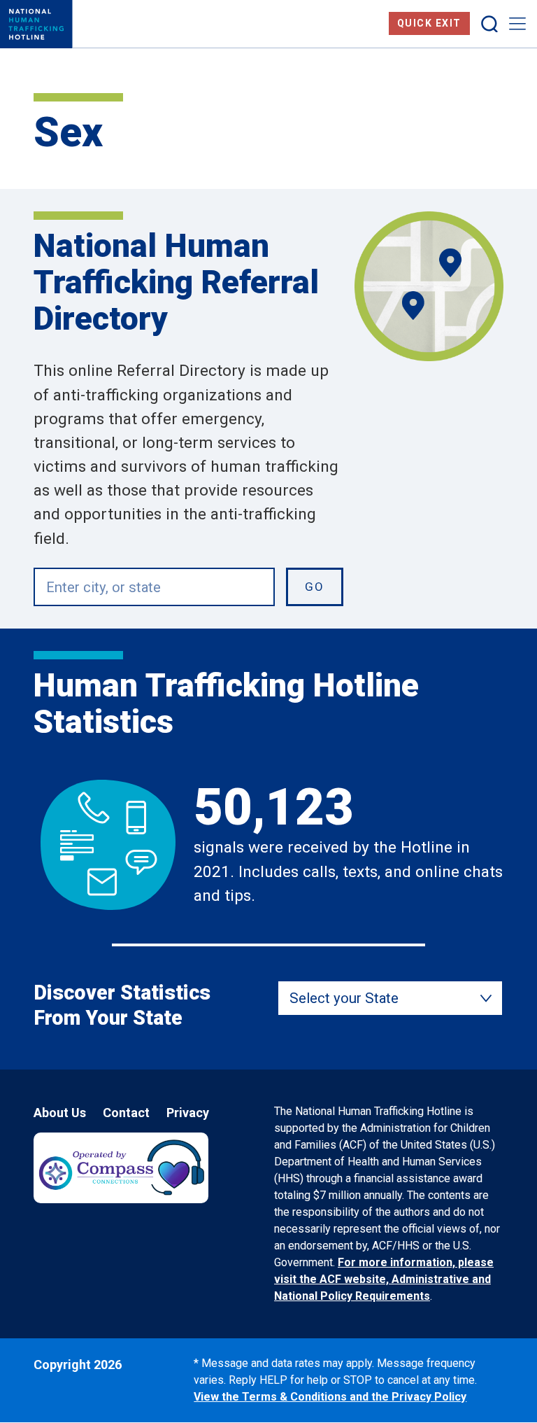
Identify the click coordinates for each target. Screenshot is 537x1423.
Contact (126, 1112)
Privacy (187, 1112)
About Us (60, 1112)
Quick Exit (429, 23)
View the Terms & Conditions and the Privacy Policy (330, 1396)
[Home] (36, 24)
